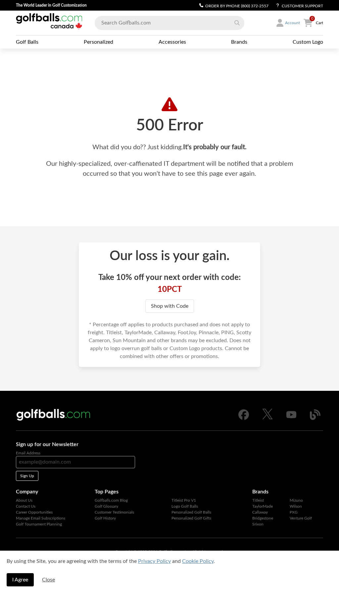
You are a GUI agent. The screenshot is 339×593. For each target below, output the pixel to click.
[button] (237, 23)
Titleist (258, 500)
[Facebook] (244, 419)
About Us (24, 500)
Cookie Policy (198, 561)
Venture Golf (301, 518)
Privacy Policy (154, 561)
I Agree (20, 579)
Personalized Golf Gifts (191, 518)
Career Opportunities (34, 512)
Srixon (258, 524)
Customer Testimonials (114, 512)
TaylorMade (262, 506)
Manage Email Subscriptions (40, 518)
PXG (294, 512)
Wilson (296, 506)
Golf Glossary (106, 506)
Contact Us (25, 506)
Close (48, 579)
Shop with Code (169, 306)
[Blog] (315, 419)
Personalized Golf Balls (191, 512)
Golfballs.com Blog (111, 500)
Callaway (260, 512)
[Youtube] (291, 419)
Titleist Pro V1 (183, 500)
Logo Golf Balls (184, 506)
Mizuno (296, 500)
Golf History (105, 518)
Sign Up (27, 476)
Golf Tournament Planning (39, 524)
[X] (267, 418)
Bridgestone (262, 518)
